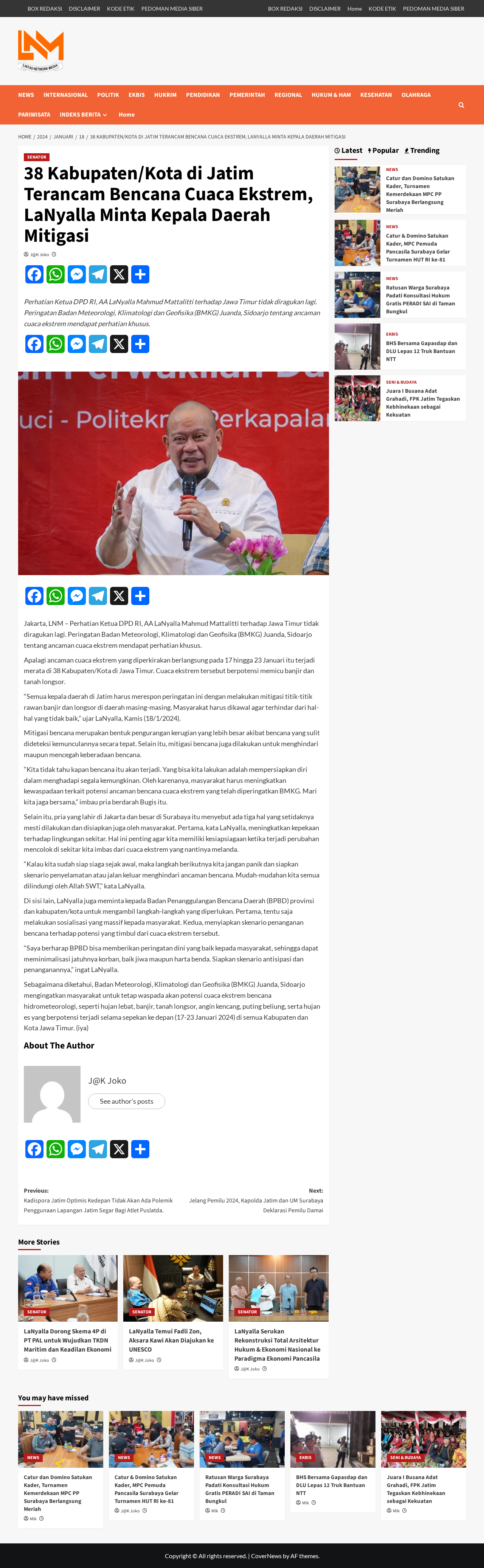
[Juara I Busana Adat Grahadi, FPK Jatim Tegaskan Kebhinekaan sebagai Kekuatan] (358, 397)
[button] (461, 105)
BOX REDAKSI (45, 8)
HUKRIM (165, 95)
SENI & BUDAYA (401, 383)
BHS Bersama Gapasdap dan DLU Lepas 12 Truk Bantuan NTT (422, 351)
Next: (256, 1200)
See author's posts (127, 1101)
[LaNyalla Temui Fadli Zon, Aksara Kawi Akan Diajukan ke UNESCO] (173, 1288)
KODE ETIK (121, 8)
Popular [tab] (385, 151)
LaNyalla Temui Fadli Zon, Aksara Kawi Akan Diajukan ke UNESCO (171, 1340)
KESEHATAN (376, 95)
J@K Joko (39, 254)
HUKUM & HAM (331, 95)
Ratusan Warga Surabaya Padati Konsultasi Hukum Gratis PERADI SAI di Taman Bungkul (420, 300)
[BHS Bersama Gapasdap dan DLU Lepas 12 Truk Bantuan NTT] (358, 345)
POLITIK (108, 95)
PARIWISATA (34, 114)
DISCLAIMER (84, 8)
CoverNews (266, 1555)
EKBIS (137, 95)
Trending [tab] (424, 151)
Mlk (33, 1519)
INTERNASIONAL (65, 95)
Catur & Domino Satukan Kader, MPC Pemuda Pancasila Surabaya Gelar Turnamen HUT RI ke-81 (418, 248)
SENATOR (36, 157)
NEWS (26, 95)
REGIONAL (288, 95)
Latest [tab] (351, 151)
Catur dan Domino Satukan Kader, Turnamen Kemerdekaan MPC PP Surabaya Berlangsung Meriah (420, 194)
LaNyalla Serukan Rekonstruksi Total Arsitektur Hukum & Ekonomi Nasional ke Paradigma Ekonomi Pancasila (277, 1345)
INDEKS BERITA (80, 114)
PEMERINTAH (247, 95)
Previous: (98, 1200)
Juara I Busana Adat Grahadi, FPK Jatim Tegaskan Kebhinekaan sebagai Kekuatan (423, 403)
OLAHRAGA (416, 95)
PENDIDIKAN (203, 95)
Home (354, 8)
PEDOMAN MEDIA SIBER (172, 8)
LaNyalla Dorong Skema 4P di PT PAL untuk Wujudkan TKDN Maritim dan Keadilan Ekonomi (68, 1340)
